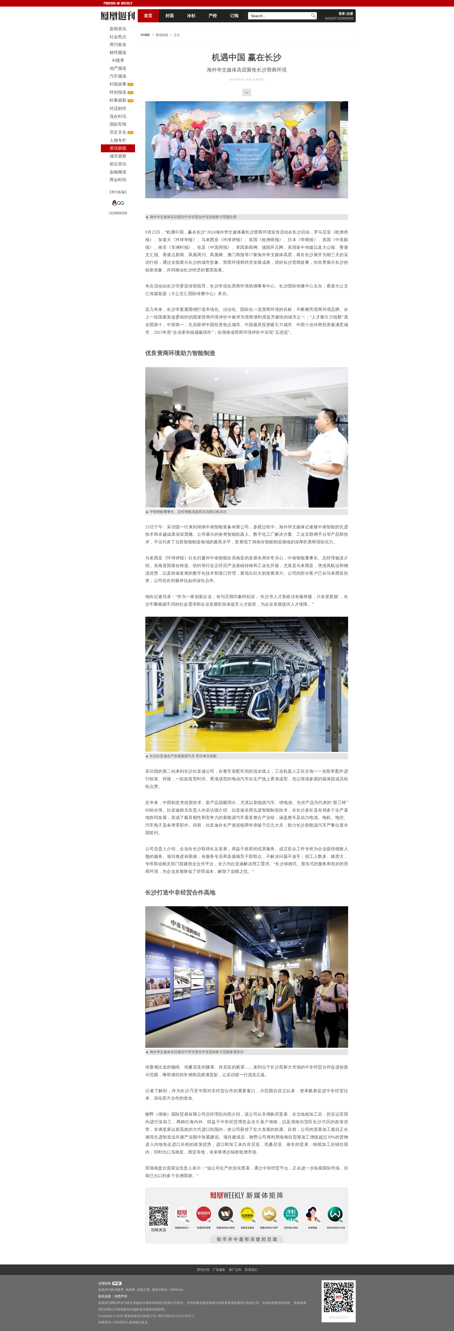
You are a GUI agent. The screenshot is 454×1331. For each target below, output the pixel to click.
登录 (342, 14)
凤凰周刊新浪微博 (110, 1290)
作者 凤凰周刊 (255, 79)
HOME (145, 35)
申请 (116, 1283)
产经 (213, 15)
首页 (148, 15)
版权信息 (104, 1296)
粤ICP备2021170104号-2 (176, 1316)
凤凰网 (130, 1290)
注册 (350, 14)
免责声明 (121, 1296)
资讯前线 (162, 35)
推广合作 (235, 1270)
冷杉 (191, 15)
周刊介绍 (203, 1270)
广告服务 (219, 1270)
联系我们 (251, 1270)
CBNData (176, 1290)
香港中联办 (160, 1290)
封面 (170, 15)
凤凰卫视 (143, 1290)
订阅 (234, 15)
